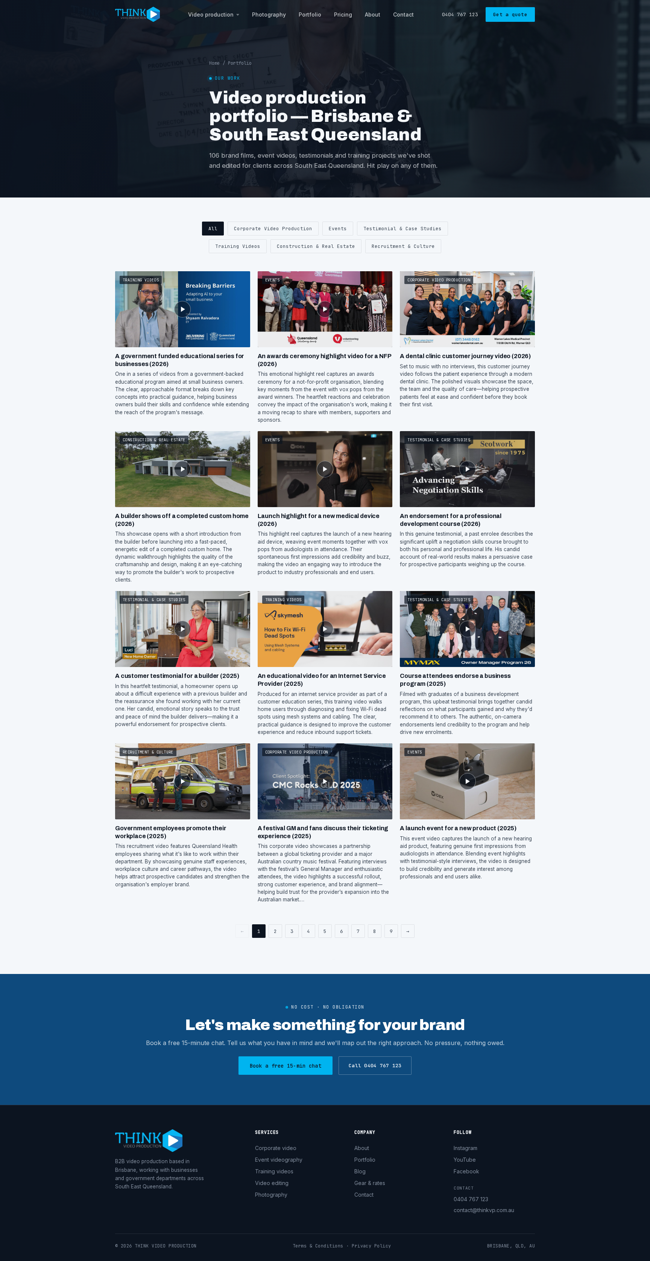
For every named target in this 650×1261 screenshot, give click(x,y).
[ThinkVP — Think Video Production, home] (137, 14)
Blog (360, 1171)
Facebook (466, 1171)
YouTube (465, 1159)
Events (338, 228)
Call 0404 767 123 (375, 1065)
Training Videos (237, 246)
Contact (403, 14)
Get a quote (510, 14)
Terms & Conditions (318, 1246)
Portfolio (310, 14)
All (212, 228)
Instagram (465, 1148)
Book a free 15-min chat (285, 1065)
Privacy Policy (371, 1246)
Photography (269, 14)
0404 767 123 (460, 14)
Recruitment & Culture (403, 246)
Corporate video (275, 1148)
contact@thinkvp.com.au (484, 1210)
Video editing (272, 1183)
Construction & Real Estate (316, 246)
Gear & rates (369, 1183)
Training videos (274, 1171)
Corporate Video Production (273, 228)
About (372, 14)
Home (214, 63)
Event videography (278, 1159)
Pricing (343, 14)
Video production (211, 14)
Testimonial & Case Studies (402, 228)
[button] (182, 347)
